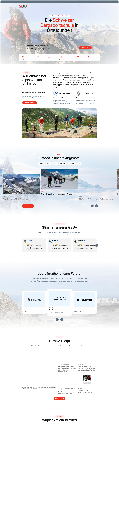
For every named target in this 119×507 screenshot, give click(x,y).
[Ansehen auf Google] (25, 241)
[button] (92, 205)
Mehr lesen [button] (29, 249)
